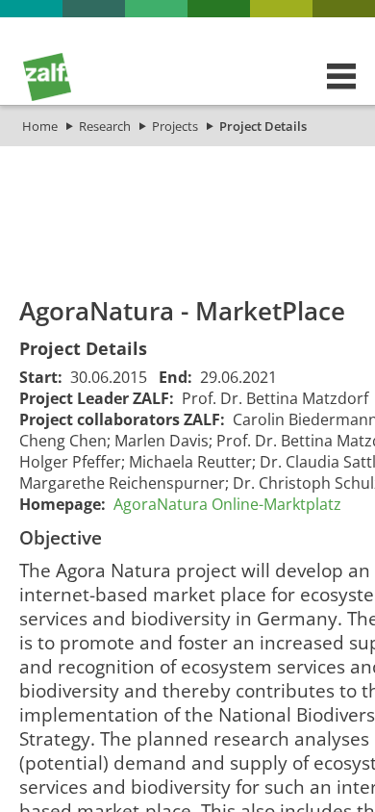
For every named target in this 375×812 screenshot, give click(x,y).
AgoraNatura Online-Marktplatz (227, 504)
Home (40, 126)
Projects (175, 126)
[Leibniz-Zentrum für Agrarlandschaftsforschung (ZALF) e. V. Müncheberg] (47, 96)
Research (105, 126)
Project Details (263, 126)
